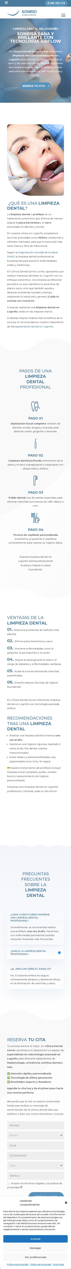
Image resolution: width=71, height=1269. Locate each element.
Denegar (35, 1248)
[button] (66, 1202)
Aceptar (35, 1238)
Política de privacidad (17, 1264)
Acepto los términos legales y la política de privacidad (34, 1185)
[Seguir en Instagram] (6, 2)
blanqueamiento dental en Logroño (32, 326)
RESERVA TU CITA (34, 86)
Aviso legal (58, 1264)
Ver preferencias (35, 1257)
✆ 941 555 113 (56, 3)
